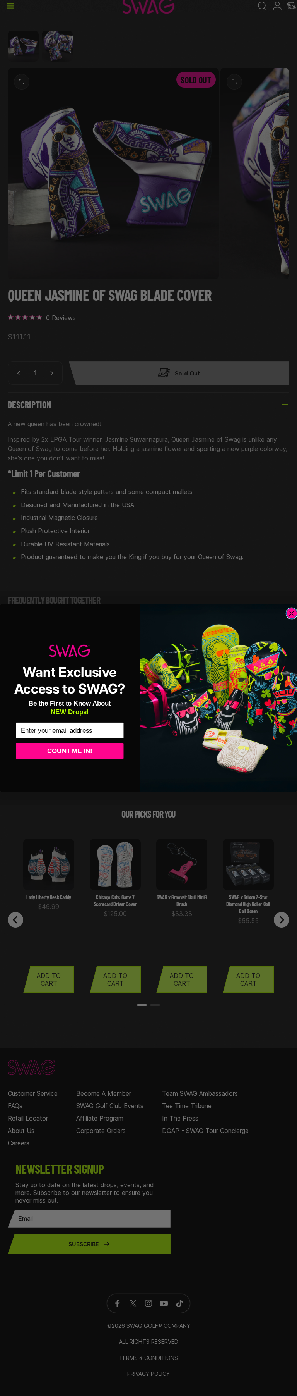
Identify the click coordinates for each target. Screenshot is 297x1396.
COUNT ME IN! (69, 750)
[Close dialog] (291, 613)
